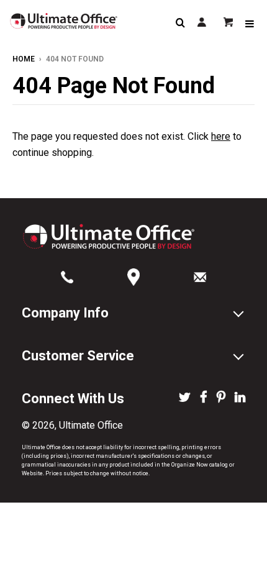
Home (23, 59)
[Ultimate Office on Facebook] (203, 398)
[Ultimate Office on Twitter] (185, 398)
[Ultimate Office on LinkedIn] (240, 398)
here (220, 136)
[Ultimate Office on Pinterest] (221, 398)
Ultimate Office (91, 425)
